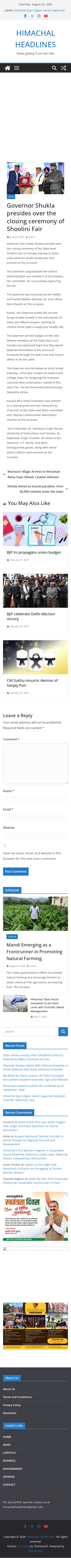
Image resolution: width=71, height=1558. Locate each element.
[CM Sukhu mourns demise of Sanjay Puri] (35, 643)
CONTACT (9, 1484)
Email (8, 809)
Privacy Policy (12, 1405)
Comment (11, 739)
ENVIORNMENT (13, 1469)
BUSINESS (9, 1460)
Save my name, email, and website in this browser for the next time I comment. (32, 856)
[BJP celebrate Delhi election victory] (35, 576)
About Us (9, 1389)
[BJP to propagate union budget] (35, 515)
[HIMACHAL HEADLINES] (7, 68)
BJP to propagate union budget (34, 552)
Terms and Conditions (17, 1397)
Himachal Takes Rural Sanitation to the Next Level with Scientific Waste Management (47, 1005)
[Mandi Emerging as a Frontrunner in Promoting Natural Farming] (35, 914)
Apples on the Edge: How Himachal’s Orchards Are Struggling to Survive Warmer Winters (32, 1168)
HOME (7, 1437)
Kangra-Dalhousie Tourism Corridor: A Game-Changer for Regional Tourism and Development (33, 1140)
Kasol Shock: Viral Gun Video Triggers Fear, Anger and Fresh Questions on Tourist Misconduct (34, 1126)
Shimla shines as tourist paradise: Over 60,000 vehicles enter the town (35, 489)
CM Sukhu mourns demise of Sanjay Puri (32, 683)
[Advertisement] (35, 109)
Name (8, 791)
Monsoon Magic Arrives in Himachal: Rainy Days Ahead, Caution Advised (34, 474)
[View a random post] (63, 68)
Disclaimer (9, 1413)
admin (32, 237)
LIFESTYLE (9, 1452)
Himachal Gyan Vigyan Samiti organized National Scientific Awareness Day (39, 12)
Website (9, 828)
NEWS (11, 196)
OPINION (12, 936)
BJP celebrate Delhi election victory (31, 616)
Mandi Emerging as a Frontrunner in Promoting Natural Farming (34, 951)
